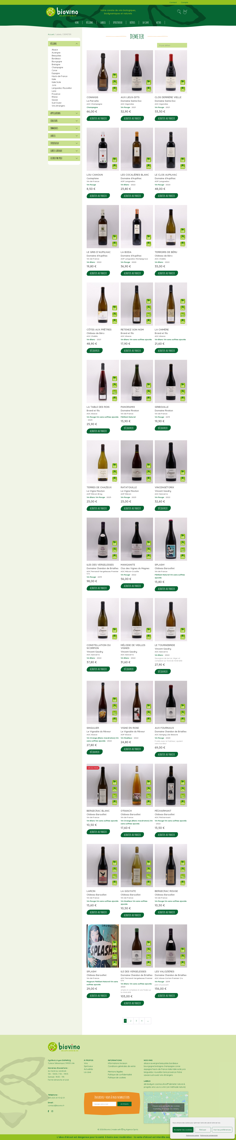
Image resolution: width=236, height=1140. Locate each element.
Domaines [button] (54, 128)
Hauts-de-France (59, 76)
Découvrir (95, 350)
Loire (54, 91)
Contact (173, 2)
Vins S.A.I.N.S (157, 1087)
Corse (54, 70)
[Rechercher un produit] (179, 12)
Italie (54, 79)
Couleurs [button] (54, 120)
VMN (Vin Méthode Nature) (174, 1087)
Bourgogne (57, 61)
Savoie (55, 100)
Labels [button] (53, 135)
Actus (158, 22)
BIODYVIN (150, 1084)
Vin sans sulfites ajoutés (141, 339)
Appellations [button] (55, 113)
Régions (89, 22)
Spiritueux (117, 22)
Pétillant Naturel (128, 417)
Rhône (55, 97)
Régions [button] (54, 43)
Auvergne (56, 52)
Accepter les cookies (183, 1130)
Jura (54, 85)
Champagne (92, 107)
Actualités (88, 1069)
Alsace (55, 49)
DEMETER (173, 1084)
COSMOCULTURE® (162, 1084)
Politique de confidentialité (209, 1135)
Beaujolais (56, 55)
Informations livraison (117, 1063)
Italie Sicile (56, 82)
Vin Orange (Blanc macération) (101, 738)
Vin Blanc (125, 184)
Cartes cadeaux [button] (56, 150)
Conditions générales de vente (121, 1066)
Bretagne (56, 64)
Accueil (51, 34)
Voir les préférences (222, 1130)
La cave (146, 22)
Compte (184, 2)
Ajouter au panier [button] (98, 118)
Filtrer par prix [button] (56, 158)
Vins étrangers (58, 106)
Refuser (202, 1130)
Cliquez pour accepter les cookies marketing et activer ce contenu (166, 1107)
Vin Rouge (125, 107)
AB (145, 1084)
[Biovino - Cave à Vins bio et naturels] (62, 11)
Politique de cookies (192, 1135)
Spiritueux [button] (55, 143)
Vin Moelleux (126, 738)
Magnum (91, 981)
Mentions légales (115, 1071)
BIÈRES (132, 22)
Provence (56, 94)
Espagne (56, 73)
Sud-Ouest (56, 103)
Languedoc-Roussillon (62, 88)
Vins (77, 22)
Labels (103, 22)
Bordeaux (56, 58)
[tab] (64, 43)
